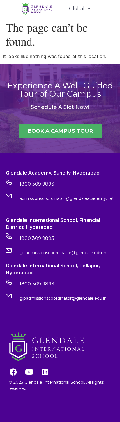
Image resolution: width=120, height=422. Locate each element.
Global (76, 8)
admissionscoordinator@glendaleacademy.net (67, 198)
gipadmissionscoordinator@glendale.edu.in (63, 298)
